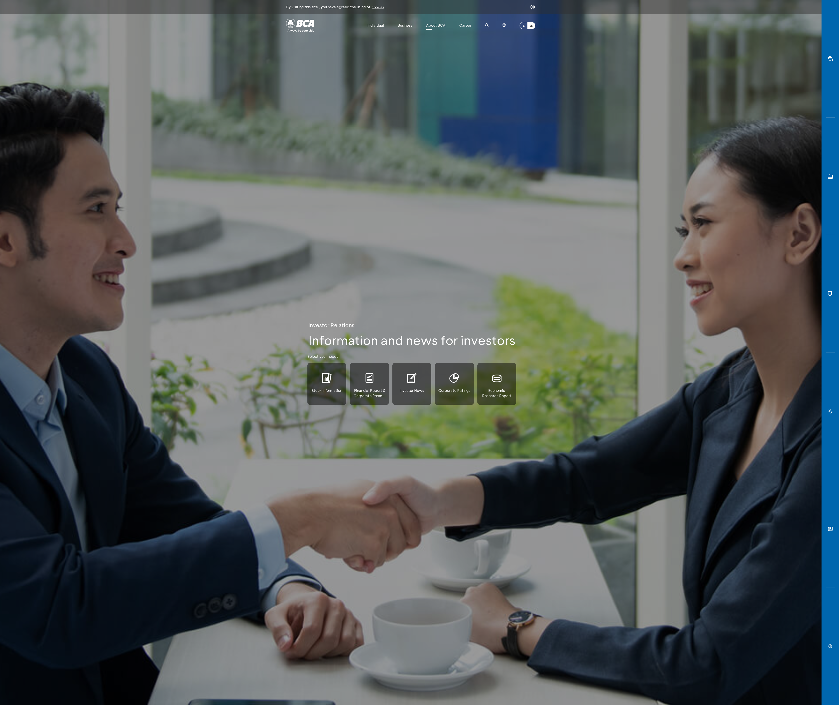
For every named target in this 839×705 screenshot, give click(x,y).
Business (405, 25)
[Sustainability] (830, 411)
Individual (375, 25)
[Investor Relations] (830, 176)
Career (465, 25)
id (523, 25)
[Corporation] (830, 59)
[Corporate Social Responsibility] (830, 529)
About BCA (436, 25)
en (531, 25)
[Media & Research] (830, 646)
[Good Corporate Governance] (830, 293)
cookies (378, 7)
